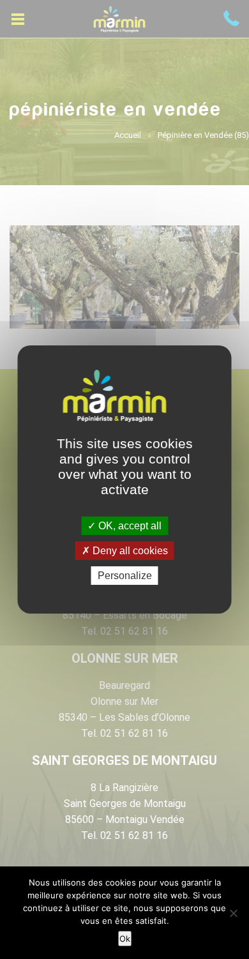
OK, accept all (129, 525)
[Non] (233, 913)
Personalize (125, 575)
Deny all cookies (129, 550)
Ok (124, 938)
